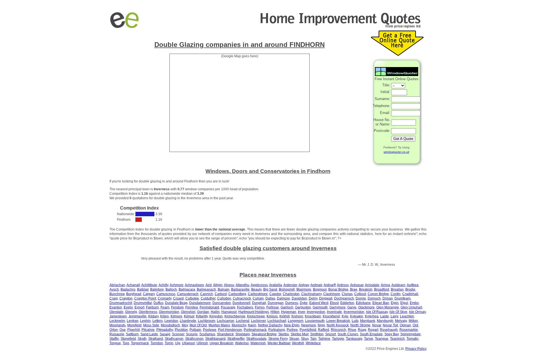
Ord (415, 325)
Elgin (395, 303)
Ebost (334, 303)
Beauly (256, 289)
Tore (126, 343)
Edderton (347, 303)
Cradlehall (410, 294)
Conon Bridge (378, 294)
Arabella (275, 285)
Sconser (178, 334)
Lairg (394, 316)
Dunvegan (276, 303)
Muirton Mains (219, 325)
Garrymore (337, 307)
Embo (414, 303)
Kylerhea (372, 316)
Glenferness (148, 312)
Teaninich (397, 339)
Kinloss (272, 316)
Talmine (324, 339)
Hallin (215, 312)
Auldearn (398, 285)
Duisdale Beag (176, 303)
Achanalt (133, 285)
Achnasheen (194, 285)
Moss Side (151, 325)
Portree (292, 330)
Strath (142, 339)
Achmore (176, 285)
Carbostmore (258, 294)
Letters (157, 321)
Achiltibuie (149, 285)
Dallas (270, 298)
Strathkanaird (215, 339)
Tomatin (412, 339)
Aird (208, 285)
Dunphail (259, 303)
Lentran (132, 321)
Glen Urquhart (411, 307)
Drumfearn (402, 298)
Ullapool (188, 343)
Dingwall (325, 298)
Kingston (216, 316)
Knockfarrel (331, 316)
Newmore (308, 325)
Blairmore (303, 289)
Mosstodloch (170, 325)
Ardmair (316, 285)
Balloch (171, 289)
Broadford (381, 289)
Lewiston (171, 321)
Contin (396, 294)
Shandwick (225, 334)
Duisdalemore (200, 303)
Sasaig (165, 334)
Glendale (116, 312)
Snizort (330, 334)
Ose (122, 330)
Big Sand (270, 289)
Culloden (224, 298)
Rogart (373, 330)
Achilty (163, 285)
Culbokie (192, 298)
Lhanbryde (188, 321)
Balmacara (187, 289)
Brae (353, 289)
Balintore (157, 289)
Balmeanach (206, 289)
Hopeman (288, 312)
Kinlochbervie (234, 316)
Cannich (206, 294)
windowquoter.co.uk (396, 151)
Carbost (221, 294)
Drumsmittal (143, 303)
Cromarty (164, 298)
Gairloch (287, 307)
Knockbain (313, 316)
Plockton (181, 330)
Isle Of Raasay (377, 312)
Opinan (405, 325)
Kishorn (297, 316)
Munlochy (239, 325)
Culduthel (208, 298)
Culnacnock (242, 298)
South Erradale (371, 334)
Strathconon (194, 339)
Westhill (298, 343)
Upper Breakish (221, 343)
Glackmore (366, 307)
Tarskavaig (354, 339)
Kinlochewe (256, 316)
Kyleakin (356, 316)
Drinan (387, 298)
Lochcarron (225, 321)
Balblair (143, 289)
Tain (313, 339)
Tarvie (368, 339)
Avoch (114, 289)
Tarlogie (338, 339)
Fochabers (245, 307)
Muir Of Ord (198, 325)
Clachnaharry (311, 294)
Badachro (128, 289)
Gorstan (203, 312)
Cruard (178, 298)
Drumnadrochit (120, 303)
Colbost (360, 294)
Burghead (133, 294)
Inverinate (334, 312)
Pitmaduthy (164, 330)
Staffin (114, 339)
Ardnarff (330, 285)
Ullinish (202, 343)
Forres (260, 307)
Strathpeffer (236, 339)
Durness (291, 303)
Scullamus (207, 334)
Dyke (304, 303)
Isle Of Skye (398, 312)
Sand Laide (149, 334)
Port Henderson (230, 330)
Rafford (323, 330)
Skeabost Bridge (264, 334)
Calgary (149, 294)
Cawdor (275, 294)
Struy (304, 339)
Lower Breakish (338, 321)
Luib (355, 321)
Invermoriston (354, 312)
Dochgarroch (344, 298)
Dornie (361, 298)
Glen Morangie (387, 307)
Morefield (134, 325)
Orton (113, 330)
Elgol (404, 303)
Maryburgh (385, 321)
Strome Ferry (278, 339)
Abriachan (117, 285)
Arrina (385, 285)
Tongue (115, 343)
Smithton (317, 334)
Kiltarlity (202, 316)
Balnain (223, 289)
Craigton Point (145, 298)
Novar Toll (390, 325)
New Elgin (292, 325)
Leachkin (407, 316)
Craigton (126, 298)
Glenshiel (188, 312)
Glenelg (131, 312)
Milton (413, 321)
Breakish (365, 289)
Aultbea (412, 285)
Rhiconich (338, 330)
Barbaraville (240, 289)
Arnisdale (372, 285)
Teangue (381, 339)
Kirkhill (284, 316)
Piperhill (133, 330)
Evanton (115, 307)
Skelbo (283, 334)
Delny (313, 298)
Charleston (291, 294)
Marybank (367, 321)
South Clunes (348, 334)
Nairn (252, 325)
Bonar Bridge (338, 289)
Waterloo (242, 343)
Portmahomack (255, 330)
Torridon (156, 343)
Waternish (258, 343)
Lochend (242, 321)
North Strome (360, 325)
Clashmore (331, 294)
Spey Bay (391, 334)
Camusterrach (187, 294)
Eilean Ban (380, 303)
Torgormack (140, 343)
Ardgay (303, 285)
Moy (185, 325)
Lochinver (258, 321)
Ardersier (290, 285)
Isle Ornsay (417, 312)
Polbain (195, 330)
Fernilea (191, 307)
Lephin (145, 321)
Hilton (275, 312)
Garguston (303, 307)
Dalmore (283, 298)
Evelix (128, 307)
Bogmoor (320, 289)
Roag (362, 330)
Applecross (259, 285)
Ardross (343, 285)
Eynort (139, 307)
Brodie (410, 289)
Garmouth (320, 307)
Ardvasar (356, 285)
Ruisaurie (116, 334)
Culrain (258, 298)
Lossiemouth (315, 321)
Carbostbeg (237, 294)
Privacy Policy (416, 349)
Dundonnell (241, 303)
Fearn (165, 307)
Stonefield (128, 339)
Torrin (169, 343)
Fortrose (272, 307)
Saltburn (132, 334)
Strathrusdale (256, 339)
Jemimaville (137, 316)
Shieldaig (242, 334)
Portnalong (276, 330)
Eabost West (318, 303)
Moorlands (117, 325)
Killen (164, 316)
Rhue (352, 330)
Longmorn (295, 321)
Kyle (345, 316)
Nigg (321, 325)
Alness (229, 285)
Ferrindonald (209, 307)
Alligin (217, 285)
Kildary (153, 316)
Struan (294, 339)
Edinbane (363, 303)
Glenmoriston (169, 312)
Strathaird (155, 339)
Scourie (192, 334)
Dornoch (374, 298)
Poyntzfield (308, 330)
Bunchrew (117, 294)
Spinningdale (410, 334)
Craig (113, 298)
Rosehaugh (389, 330)
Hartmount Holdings (253, 312)
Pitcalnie (148, 330)
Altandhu (242, 285)
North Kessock (338, 325)
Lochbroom (206, 321)
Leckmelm (117, 321)
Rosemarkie (408, 330)
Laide (384, 316)
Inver (301, 312)
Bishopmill (287, 289)
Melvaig (401, 321)
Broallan (397, 289)
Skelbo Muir (299, 334)
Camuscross (165, 294)
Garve (351, 307)
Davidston (299, 298)
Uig (177, 343)
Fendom (177, 307)
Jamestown (118, 316)
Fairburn (152, 307)
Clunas (347, 294)
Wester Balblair (278, 343)
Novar (376, 325)
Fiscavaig (228, 307)
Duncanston (221, 303)
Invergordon (316, 312)
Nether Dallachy (270, 325)
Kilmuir (189, 316)
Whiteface (313, 343)
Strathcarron (174, 339)
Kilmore (176, 316)
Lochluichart (276, 321)
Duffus (158, 303)
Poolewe (209, 330)
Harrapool (229, 312)
